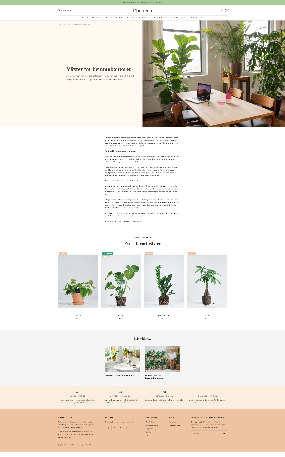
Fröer (109, 18)
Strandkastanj (207, 315)
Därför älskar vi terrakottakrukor (154, 376)
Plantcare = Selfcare (68, 24)
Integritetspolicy (151, 429)
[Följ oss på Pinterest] (121, 428)
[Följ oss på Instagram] (114, 428)
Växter (85, 18)
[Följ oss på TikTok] (127, 428)
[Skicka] (224, 433)
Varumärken (160, 18)
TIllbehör (97, 18)
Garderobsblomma (164, 315)
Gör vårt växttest (174, 425)
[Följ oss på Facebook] (108, 428)
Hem (59, 24)
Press (147, 435)
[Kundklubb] (221, 10)
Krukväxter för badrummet (119, 375)
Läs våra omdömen (152, 425)
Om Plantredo (196, 18)
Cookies (148, 432)
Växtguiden (122, 18)
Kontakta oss (178, 18)
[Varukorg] (226, 10)
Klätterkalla (78, 315)
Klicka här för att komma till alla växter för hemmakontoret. (124, 221)
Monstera (121, 315)
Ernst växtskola (141, 18)
